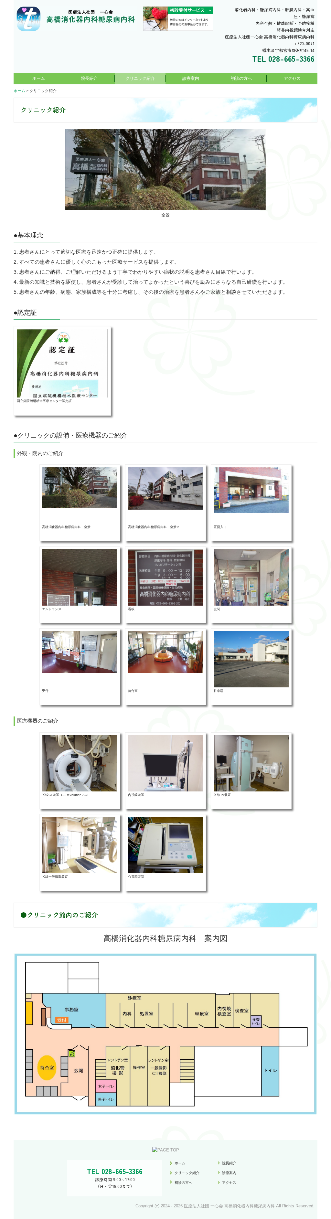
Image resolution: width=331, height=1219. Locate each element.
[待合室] (165, 651)
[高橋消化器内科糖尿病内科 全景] (79, 487)
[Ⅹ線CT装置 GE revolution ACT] (79, 781)
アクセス (292, 78)
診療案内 (190, 78)
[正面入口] (251, 489)
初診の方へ (241, 78)
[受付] (79, 651)
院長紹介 (89, 78)
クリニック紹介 (140, 78)
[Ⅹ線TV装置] (251, 768)
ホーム (38, 78)
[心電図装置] (165, 844)
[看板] (165, 579)
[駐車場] (251, 659)
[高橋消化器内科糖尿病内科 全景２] (165, 488)
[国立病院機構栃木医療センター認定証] (62, 392)
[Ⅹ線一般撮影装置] (79, 844)
